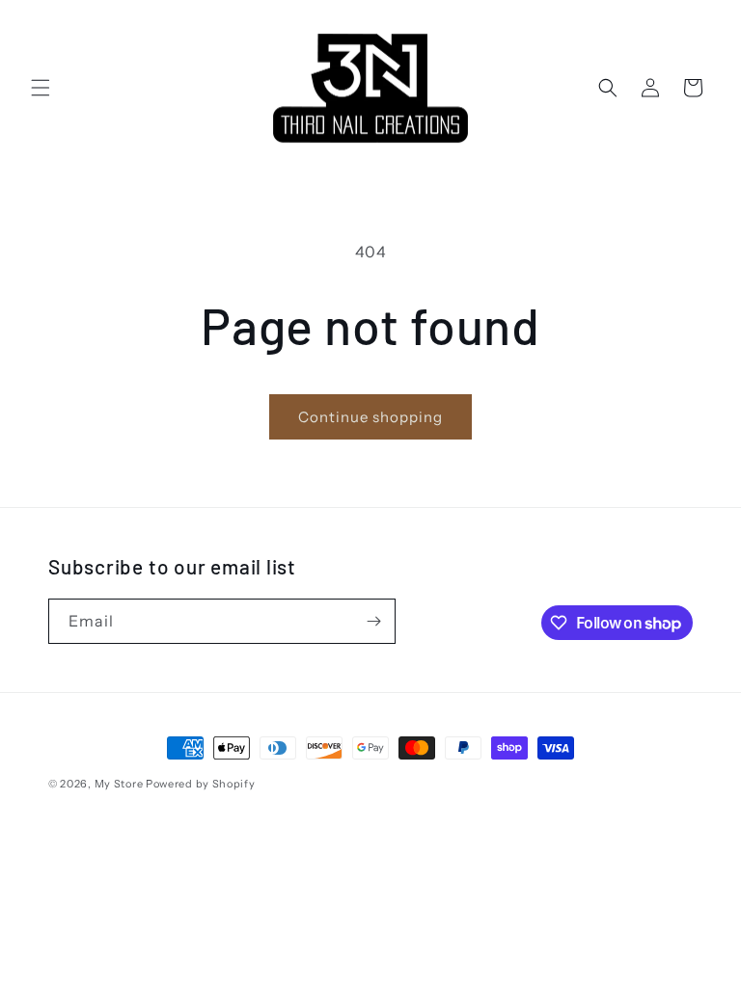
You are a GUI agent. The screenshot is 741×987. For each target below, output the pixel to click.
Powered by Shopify (201, 783)
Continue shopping (370, 417)
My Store (119, 783)
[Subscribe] (373, 621)
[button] (40, 88)
